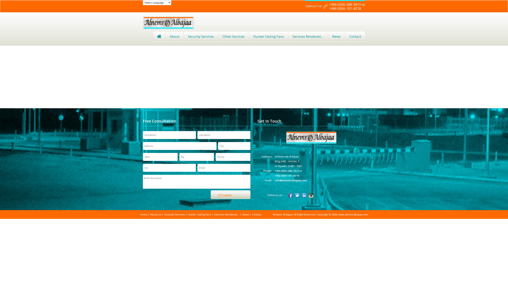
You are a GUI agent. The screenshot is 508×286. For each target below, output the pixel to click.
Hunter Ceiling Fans (268, 36)
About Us (155, 214)
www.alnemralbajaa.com (353, 214)
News (336, 36)
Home (159, 37)
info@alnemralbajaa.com (291, 180)
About (174, 36)
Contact (355, 36)
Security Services (201, 36)
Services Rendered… (226, 214)
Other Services (233, 36)
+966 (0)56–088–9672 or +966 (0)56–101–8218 (347, 7)
